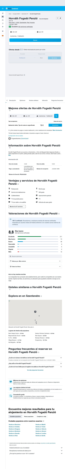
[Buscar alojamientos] (3, 16)
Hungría (14, 13)
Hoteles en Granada (14, 433)
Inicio (10, 13)
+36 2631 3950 (13, 24)
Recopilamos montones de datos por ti (20, 451)
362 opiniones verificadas (25, 27)
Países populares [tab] (28, 416)
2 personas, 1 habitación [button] (17, 36)
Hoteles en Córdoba (14, 426)
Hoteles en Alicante (41, 431)
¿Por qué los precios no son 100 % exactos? (21, 453)
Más (9, 155)
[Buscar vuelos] (3, 13)
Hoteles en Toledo (40, 426)
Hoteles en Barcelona (14, 424)
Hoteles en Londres (41, 433)
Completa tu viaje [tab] (41, 416)
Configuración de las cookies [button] (15, 135)
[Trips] (3, 31)
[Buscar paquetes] (3, 23)
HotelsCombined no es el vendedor (19, 448)
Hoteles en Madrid (40, 424)
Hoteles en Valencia (41, 429)
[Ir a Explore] (3, 26)
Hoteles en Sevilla (40, 435)
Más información (57, 130)
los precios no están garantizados (48, 443)
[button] (2, 8)
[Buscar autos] (3, 20)
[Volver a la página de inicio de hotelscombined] (12, 8)
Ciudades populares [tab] (15, 416)
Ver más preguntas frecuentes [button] (35, 370)
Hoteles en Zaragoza (14, 429)
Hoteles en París (13, 435)
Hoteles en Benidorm (14, 431)
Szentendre (24, 13)
